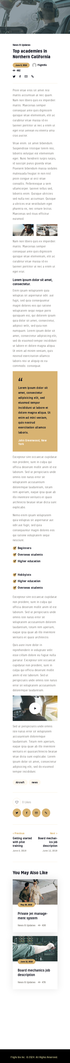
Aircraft (20, 782)
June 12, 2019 (27, 961)
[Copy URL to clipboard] (32, 77)
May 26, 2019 (26, 904)
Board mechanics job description (34, 972)
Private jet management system (33, 915)
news (35, 782)
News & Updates (21, 45)
